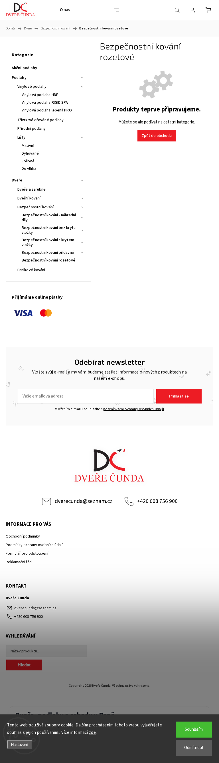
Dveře (17, 180)
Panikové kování (31, 270)
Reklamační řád (19, 562)
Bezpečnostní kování (35, 207)
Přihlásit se (179, 396)
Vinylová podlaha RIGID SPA (45, 102)
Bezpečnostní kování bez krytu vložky (49, 230)
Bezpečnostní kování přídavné (48, 252)
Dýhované (30, 153)
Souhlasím (194, 729)
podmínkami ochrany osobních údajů (133, 409)
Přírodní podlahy (31, 128)
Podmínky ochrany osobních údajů (35, 545)
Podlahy (19, 78)
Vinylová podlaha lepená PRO (47, 110)
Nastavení (19, 744)
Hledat (24, 664)
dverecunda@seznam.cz (83, 501)
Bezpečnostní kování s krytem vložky (48, 242)
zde (92, 733)
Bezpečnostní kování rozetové (48, 260)
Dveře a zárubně (31, 189)
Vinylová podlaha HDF (40, 95)
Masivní (28, 146)
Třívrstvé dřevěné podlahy (40, 120)
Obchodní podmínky (23, 536)
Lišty (21, 137)
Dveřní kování (28, 198)
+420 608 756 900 (157, 501)
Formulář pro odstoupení (27, 553)
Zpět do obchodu (157, 136)
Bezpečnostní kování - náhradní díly (49, 217)
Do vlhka (29, 168)
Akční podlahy (24, 68)
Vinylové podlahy (32, 86)
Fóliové (28, 161)
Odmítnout (194, 748)
